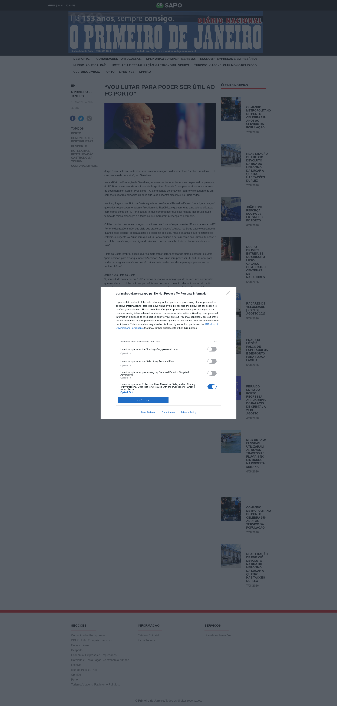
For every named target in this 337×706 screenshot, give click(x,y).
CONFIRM (143, 400)
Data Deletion (148, 412)
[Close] (229, 293)
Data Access (168, 412)
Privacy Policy (188, 412)
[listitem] (168, 341)
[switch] (212, 349)
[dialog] (168, 353)
